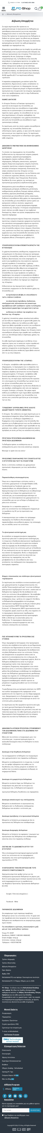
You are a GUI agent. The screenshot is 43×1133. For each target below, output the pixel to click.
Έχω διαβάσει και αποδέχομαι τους (16, 1116)
